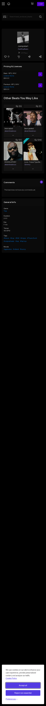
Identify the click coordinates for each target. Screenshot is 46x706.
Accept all (23, 685)
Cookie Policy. (11, 678)
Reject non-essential (23, 693)
